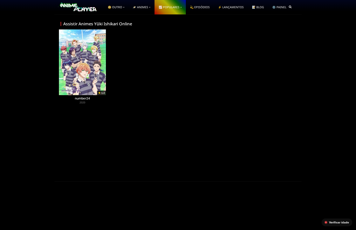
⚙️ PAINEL (279, 7)
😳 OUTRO (115, 7)
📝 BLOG (258, 7)
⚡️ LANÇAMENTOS (231, 7)
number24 (82, 98)
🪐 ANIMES (140, 7)
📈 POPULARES (169, 7)
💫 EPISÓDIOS (200, 7)
